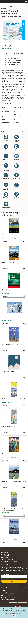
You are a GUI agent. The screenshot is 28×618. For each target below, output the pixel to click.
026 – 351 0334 (5, 555)
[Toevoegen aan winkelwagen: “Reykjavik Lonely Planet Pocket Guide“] (24, 350)
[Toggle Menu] (26, 1)
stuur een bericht (22, 602)
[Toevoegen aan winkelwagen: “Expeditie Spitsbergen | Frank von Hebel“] (24, 542)
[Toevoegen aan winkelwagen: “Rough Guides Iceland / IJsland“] (24, 268)
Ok (14, 615)
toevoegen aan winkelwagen (15, 53)
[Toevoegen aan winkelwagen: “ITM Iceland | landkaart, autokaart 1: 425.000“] (24, 405)
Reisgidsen (16, 125)
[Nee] (26, 612)
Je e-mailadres (5, 574)
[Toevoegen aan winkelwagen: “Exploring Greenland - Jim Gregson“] (24, 323)
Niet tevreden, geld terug (14, 62)
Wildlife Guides (17, 116)
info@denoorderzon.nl (6, 557)
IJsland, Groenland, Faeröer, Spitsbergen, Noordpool (19, 107)
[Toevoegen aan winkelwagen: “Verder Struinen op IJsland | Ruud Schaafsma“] (24, 487)
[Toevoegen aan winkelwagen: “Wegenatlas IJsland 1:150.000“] (24, 296)
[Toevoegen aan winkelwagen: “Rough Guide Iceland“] (24, 460)
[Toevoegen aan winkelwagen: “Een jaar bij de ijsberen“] (24, 241)
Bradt (15, 114)
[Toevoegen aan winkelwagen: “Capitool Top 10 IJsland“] (24, 378)
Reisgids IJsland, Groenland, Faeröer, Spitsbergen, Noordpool (14, 7)
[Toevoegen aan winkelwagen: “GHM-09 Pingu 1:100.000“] (24, 433)
